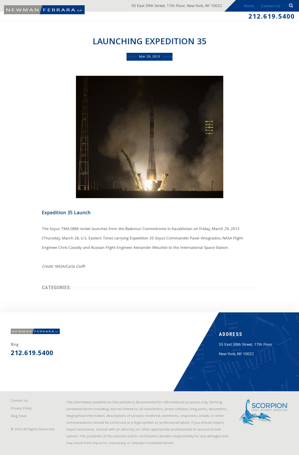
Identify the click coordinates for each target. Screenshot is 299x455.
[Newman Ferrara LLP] (44, 9)
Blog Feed (18, 416)
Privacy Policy (21, 409)
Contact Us (270, 6)
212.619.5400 (271, 17)
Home (249, 6)
